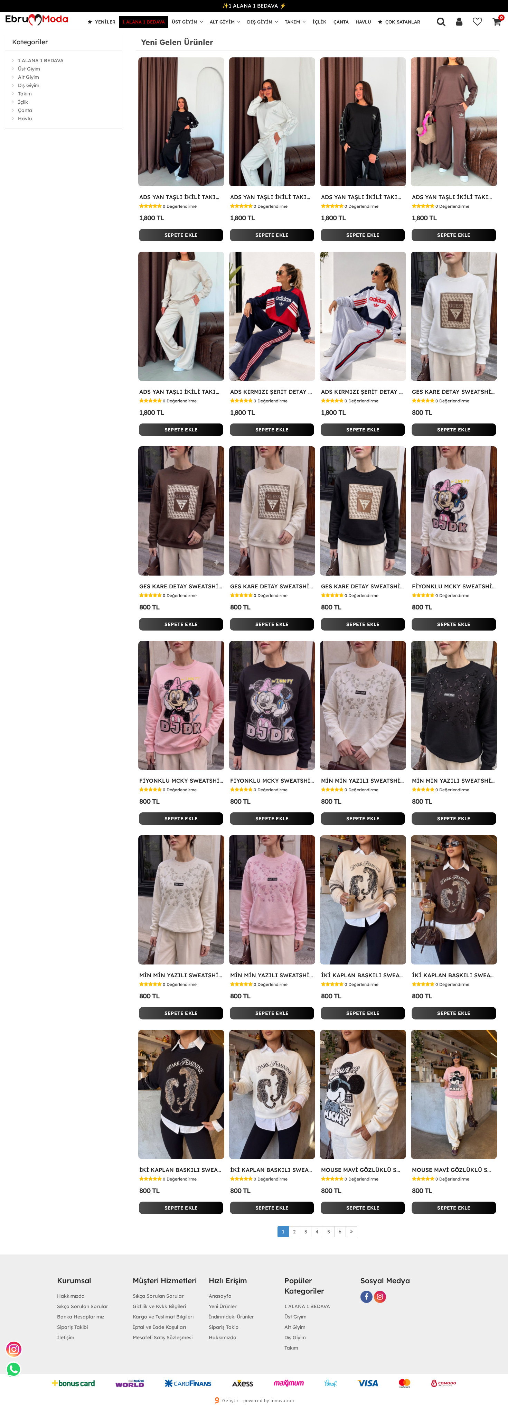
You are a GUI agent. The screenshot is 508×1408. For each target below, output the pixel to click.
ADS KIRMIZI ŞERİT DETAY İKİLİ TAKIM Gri (363, 391)
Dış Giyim (259, 22)
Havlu (363, 22)
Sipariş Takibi (72, 1327)
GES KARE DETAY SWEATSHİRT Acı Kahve (181, 586)
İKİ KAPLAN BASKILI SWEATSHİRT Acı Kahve (454, 975)
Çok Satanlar (402, 22)
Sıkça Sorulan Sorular (82, 1306)
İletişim (65, 1337)
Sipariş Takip (223, 1327)
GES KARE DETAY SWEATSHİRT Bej (272, 586)
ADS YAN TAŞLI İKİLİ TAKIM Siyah (363, 197)
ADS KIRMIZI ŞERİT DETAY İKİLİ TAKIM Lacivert (272, 391)
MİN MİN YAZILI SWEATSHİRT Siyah (454, 780)
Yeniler (104, 22)
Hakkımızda (71, 1296)
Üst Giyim (184, 22)
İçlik (319, 22)
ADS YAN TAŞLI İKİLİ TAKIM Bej (181, 391)
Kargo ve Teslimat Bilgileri (163, 1317)
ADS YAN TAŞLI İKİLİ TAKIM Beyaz (272, 197)
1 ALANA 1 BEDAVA (143, 22)
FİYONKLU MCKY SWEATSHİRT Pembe (181, 780)
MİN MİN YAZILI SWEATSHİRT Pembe (272, 975)
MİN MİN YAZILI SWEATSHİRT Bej (181, 975)
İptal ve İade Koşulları (159, 1327)
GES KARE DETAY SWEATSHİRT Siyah (363, 586)
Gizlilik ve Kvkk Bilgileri (159, 1306)
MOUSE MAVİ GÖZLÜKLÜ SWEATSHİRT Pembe (454, 1169)
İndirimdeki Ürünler (231, 1317)
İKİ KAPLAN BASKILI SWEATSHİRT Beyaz (272, 1169)
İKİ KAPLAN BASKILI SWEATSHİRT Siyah (181, 1169)
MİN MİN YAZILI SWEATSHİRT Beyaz (363, 780)
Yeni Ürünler (223, 1306)
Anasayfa (220, 1296)
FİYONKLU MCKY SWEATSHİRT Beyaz (454, 586)
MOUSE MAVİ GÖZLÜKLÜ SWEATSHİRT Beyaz (363, 1169)
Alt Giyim (222, 22)
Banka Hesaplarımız (80, 1317)
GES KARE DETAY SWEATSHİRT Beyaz (454, 391)
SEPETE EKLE (181, 235)
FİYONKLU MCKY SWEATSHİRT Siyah (272, 780)
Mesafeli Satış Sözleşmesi (162, 1337)
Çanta (341, 22)
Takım (292, 22)
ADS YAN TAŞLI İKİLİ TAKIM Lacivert (181, 197)
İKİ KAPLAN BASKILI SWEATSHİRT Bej (363, 975)
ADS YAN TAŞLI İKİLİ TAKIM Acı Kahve (454, 197)
